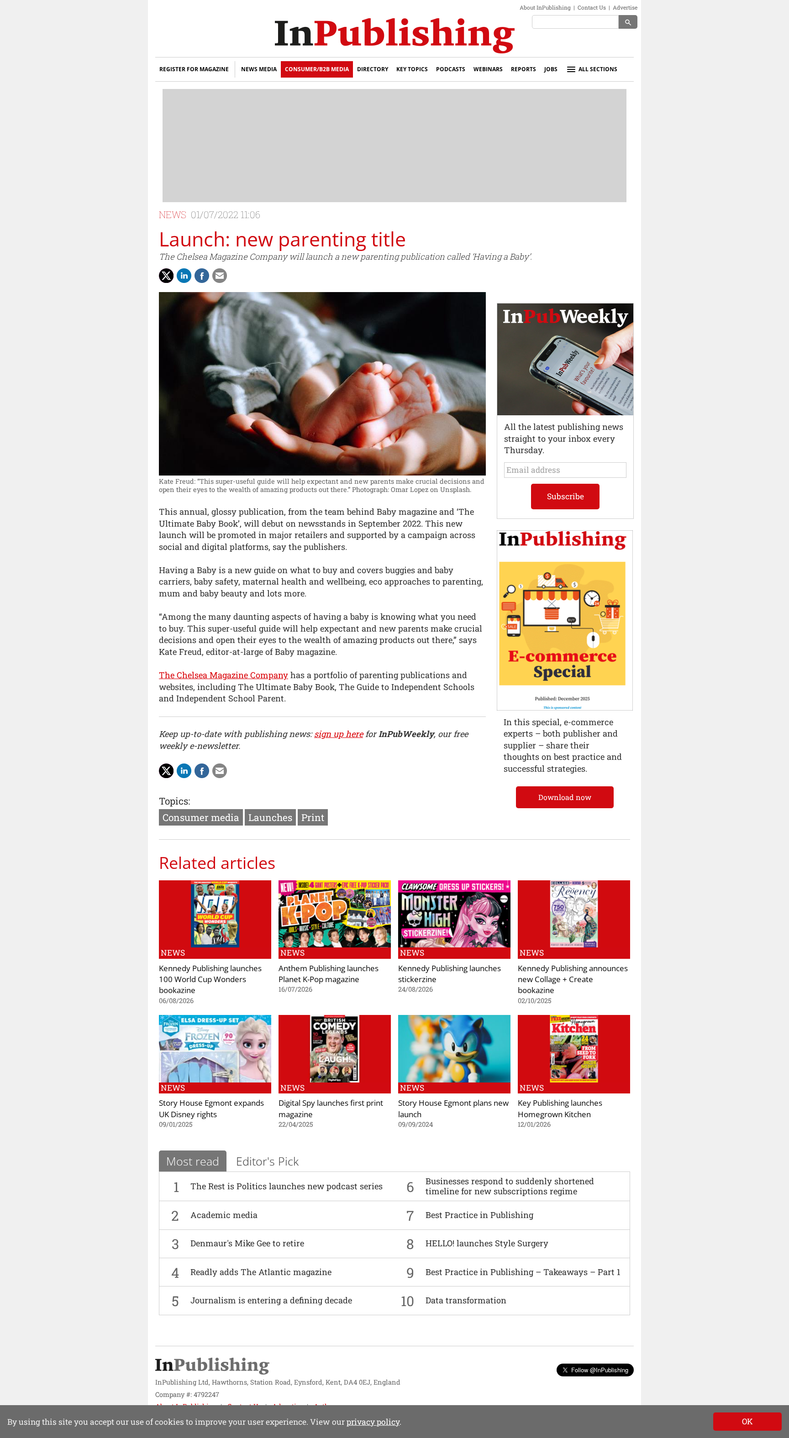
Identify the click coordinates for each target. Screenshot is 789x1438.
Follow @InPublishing (599, 1369)
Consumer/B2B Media (317, 69)
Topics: (174, 801)
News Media (259, 69)
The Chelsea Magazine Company (223, 674)
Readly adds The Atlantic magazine (260, 1271)
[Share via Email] (219, 275)
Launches (270, 817)
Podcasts (450, 69)
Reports (523, 69)
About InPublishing (545, 7)
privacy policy (373, 1422)
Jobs (551, 69)
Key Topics (412, 69)
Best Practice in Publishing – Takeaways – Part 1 (523, 1271)
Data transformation (466, 1300)
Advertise (625, 7)
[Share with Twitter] (166, 275)
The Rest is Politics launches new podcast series (286, 1186)
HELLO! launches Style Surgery (487, 1243)
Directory (372, 69)
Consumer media (201, 817)
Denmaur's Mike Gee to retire (247, 1243)
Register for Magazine (194, 69)
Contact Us (592, 7)
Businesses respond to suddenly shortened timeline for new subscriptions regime (510, 1186)
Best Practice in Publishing (479, 1214)
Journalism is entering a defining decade (271, 1300)
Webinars (488, 69)
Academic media (224, 1214)
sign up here (338, 733)
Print (312, 817)
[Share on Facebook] (202, 275)
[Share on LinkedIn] (184, 275)
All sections (598, 69)
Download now (564, 797)
